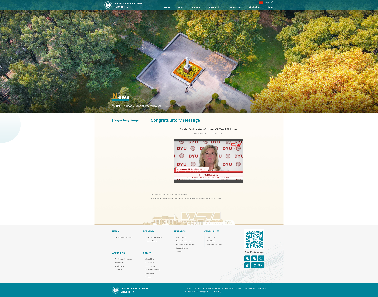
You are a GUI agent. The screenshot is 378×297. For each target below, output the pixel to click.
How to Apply (119, 262)
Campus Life (233, 7)
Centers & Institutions (183, 241)
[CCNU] (124, 5)
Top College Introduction (123, 259)
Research (214, 7)
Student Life (211, 237)
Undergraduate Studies (153, 237)
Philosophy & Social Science (185, 244)
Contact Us (118, 270)
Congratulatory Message (148, 105)
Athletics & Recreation (214, 244)
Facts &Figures (150, 262)
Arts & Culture (211, 241)
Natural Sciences (182, 248)
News (180, 7)
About (270, 7)
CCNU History (150, 266)
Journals (179, 251)
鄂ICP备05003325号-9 (192, 292)
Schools (148, 277)
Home (167, 7)
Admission (254, 7)
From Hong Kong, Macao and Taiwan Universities (171, 194)
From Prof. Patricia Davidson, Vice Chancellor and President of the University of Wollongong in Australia (188, 198)
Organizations (150, 273)
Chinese (266, 2)
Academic (196, 7)
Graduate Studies (151, 241)
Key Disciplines (181, 237)
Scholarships (119, 266)
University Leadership (152, 270)
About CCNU (149, 259)
